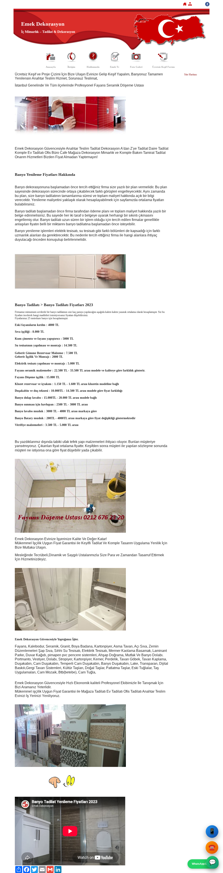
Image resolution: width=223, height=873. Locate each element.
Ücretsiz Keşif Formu (163, 67)
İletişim (71, 67)
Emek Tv (114, 67)
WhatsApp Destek (203, 863)
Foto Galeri (136, 67)
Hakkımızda (93, 67)
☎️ (212, 847)
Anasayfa (51, 67)
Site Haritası (190, 74)
